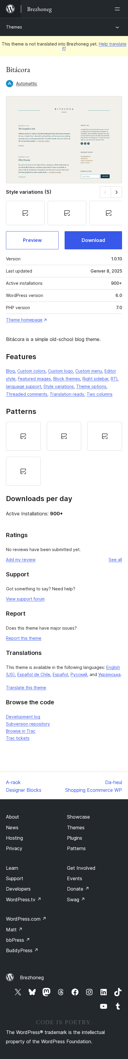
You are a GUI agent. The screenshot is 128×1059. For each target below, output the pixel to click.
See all (115, 559)
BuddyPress (22, 950)
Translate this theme (26, 687)
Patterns (76, 848)
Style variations (58, 386)
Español (60, 674)
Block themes (66, 378)
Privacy (14, 848)
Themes (14, 26)
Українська (109, 674)
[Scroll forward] (116, 192)
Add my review (20, 559)
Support (14, 878)
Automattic (26, 83)
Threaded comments (26, 394)
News (12, 827)
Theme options (91, 386)
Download (93, 240)
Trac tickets (17, 738)
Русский (79, 674)
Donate (78, 889)
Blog (10, 370)
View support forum (25, 598)
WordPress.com (26, 919)
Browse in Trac (20, 730)
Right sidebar (95, 378)
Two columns (100, 394)
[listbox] (64, 454)
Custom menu (88, 370)
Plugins (74, 838)
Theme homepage (24, 319)
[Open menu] (118, 9)
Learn (12, 868)
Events (74, 878)
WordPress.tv (23, 899)
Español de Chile (33, 674)
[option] (23, 436)
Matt (14, 930)
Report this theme (23, 638)
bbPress (18, 940)
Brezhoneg (32, 977)
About (12, 817)
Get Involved (81, 868)
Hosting (14, 838)
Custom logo (60, 370)
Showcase (78, 817)
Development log (23, 716)
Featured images (34, 378)
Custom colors (31, 370)
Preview (32, 240)
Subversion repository (28, 723)
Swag (76, 899)
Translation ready (67, 394)
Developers (18, 889)
